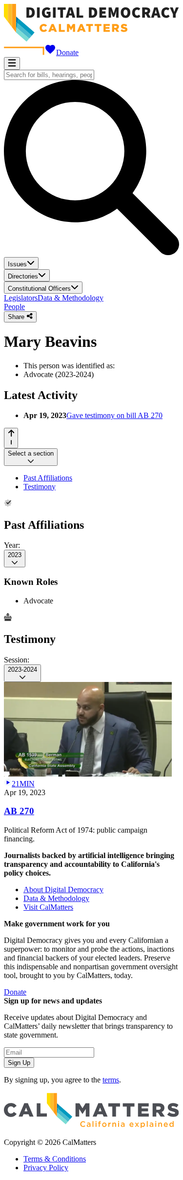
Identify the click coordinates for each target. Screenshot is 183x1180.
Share (17, 317)
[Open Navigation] (12, 63)
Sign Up (19, 1062)
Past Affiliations (47, 478)
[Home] (91, 39)
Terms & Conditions (54, 1159)
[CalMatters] (91, 1125)
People (14, 306)
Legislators (21, 298)
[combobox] (49, 75)
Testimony (39, 486)
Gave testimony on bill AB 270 (114, 415)
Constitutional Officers (39, 288)
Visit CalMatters (48, 907)
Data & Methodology (70, 298)
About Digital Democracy (63, 889)
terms (110, 1080)
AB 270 (19, 811)
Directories (23, 276)
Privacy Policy (45, 1167)
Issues (17, 264)
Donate (67, 52)
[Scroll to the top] (11, 438)
